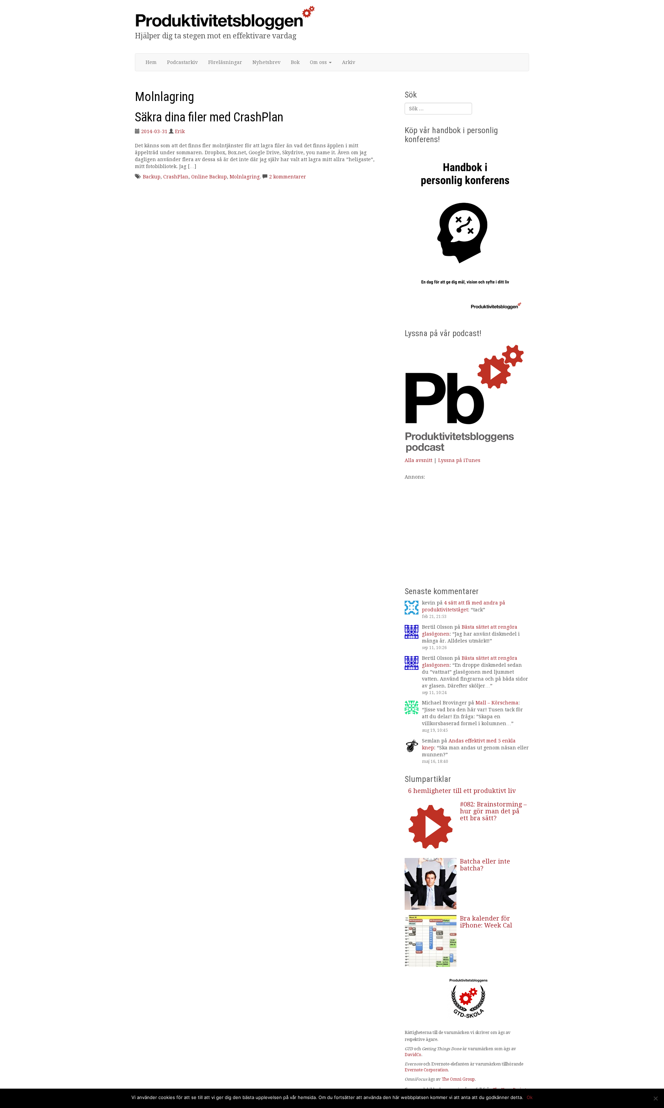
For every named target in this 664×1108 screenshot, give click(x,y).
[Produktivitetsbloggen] (225, 17)
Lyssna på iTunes (459, 460)
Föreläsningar (225, 62)
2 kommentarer (287, 176)
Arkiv (348, 62)
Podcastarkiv (182, 62)
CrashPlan (175, 176)
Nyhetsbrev (266, 62)
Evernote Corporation (426, 1070)
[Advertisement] (467, 528)
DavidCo (413, 1054)
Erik (180, 131)
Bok (295, 62)
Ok (530, 1097)
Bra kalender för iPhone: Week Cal (486, 922)
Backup (151, 176)
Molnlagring (245, 176)
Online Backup (209, 176)
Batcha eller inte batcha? (485, 865)
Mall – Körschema (497, 702)
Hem (151, 62)
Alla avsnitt (418, 460)
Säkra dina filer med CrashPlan (209, 117)
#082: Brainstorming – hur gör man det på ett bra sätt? (493, 811)
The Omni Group (458, 1079)
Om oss (319, 62)
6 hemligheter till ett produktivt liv (462, 790)
